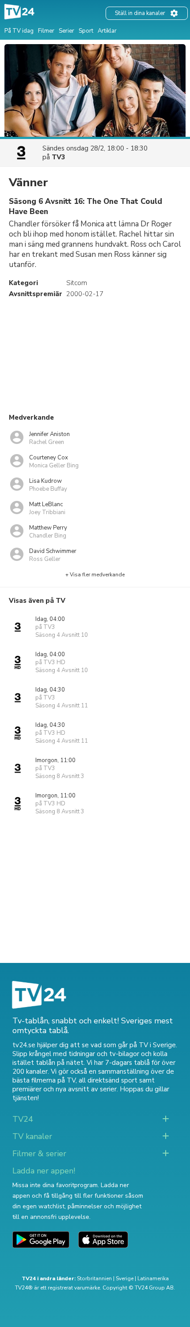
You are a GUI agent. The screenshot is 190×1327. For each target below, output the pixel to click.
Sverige (124, 1278)
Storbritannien (94, 1278)
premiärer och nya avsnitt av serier (64, 1089)
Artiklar (107, 31)
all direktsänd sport (108, 1080)
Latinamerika (153, 1278)
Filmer (46, 31)
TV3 (58, 157)
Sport (86, 31)
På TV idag (19, 31)
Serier (66, 31)
